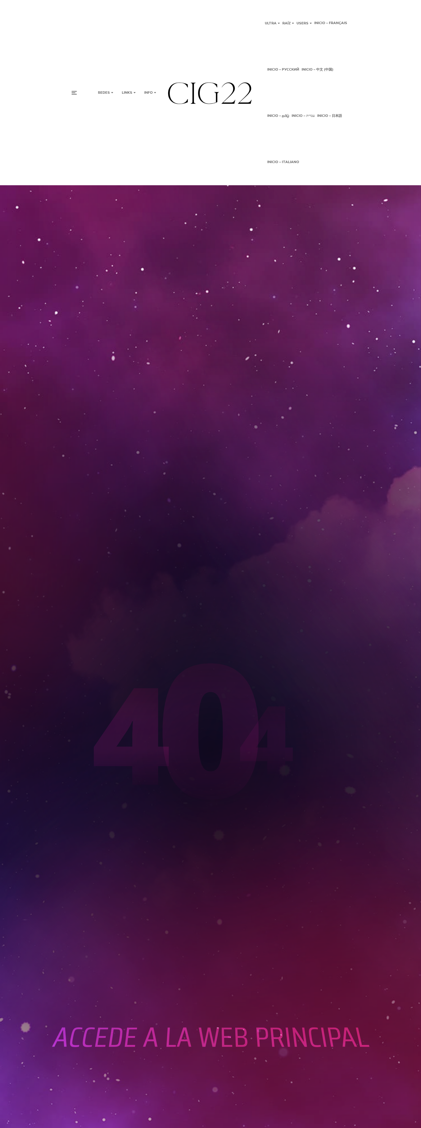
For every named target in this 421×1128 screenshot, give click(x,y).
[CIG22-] (210, 93)
